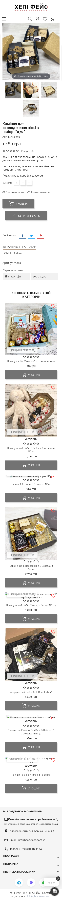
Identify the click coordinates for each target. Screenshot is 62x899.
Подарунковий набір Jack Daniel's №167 (31, 692)
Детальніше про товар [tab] (19, 246)
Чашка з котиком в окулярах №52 (31, 484)
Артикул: (7, 136)
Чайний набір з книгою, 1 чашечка (31, 774)
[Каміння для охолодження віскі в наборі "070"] (13, 90)
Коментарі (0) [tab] (12, 253)
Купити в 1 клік (29, 215)
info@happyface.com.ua (31, 839)
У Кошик (21, 203)
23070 (17, 136)
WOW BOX (31, 439)
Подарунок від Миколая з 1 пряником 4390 (31, 361)
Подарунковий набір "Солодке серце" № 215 (31, 605)
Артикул (7, 262)
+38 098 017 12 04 (32, 848)
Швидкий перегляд (22, 350)
